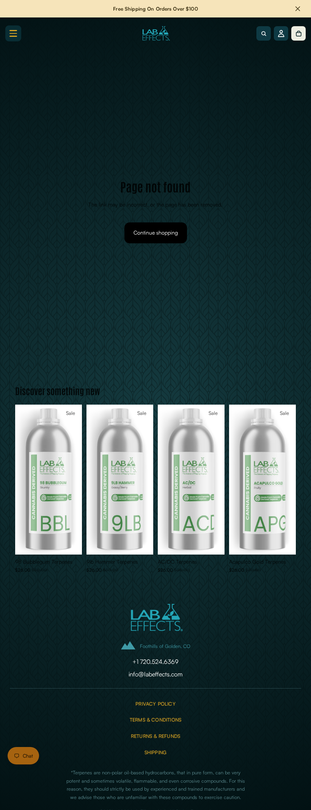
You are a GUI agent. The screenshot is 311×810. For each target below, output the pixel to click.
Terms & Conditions (155, 719)
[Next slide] (73, 479)
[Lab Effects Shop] (155, 33)
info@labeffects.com (155, 674)
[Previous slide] (23, 479)
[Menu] (13, 33)
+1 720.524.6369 (155, 661)
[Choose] (70, 543)
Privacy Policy (155, 703)
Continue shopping (156, 232)
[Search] (263, 33)
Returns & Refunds (155, 736)
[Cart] (298, 33)
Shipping (156, 752)
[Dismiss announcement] (297, 8)
